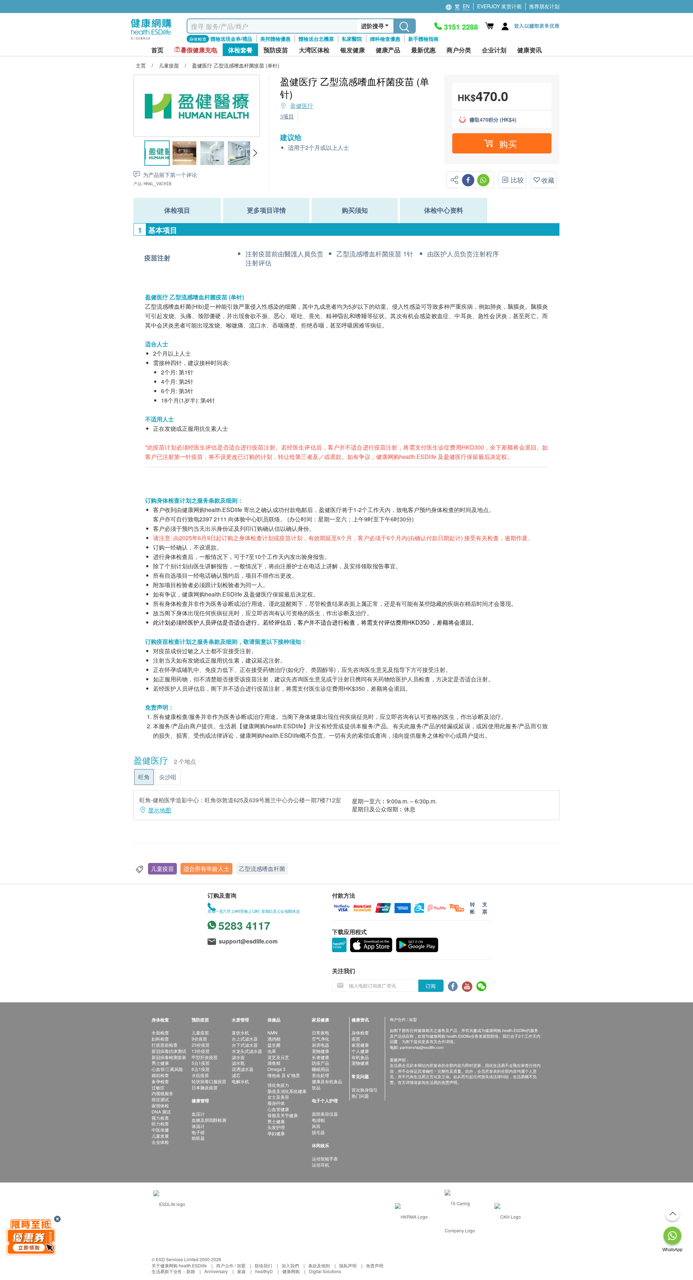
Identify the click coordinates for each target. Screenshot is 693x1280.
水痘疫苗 (200, 1075)
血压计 (198, 1114)
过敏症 (158, 1087)
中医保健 (160, 1130)
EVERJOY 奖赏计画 (499, 6)
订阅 (431, 985)
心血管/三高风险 (167, 1069)
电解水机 (240, 1081)
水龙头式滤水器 (247, 1051)
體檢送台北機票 (316, 38)
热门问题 (360, 1096)
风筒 (316, 1126)
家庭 (241, 1271)
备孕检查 (160, 1081)
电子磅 (198, 1132)
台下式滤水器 (245, 1045)
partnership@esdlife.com (422, 1047)
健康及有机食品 (327, 1081)
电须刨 (318, 1120)
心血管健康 (278, 1109)
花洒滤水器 (242, 1069)
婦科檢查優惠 (385, 38)
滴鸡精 (273, 1039)
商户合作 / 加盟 (230, 1265)
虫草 (271, 1051)
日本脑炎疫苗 (205, 1087)
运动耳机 (320, 1165)
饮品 (316, 1087)
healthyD (264, 1271)
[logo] (151, 39)
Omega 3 (276, 1069)
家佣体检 (160, 1105)
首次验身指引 (365, 1089)
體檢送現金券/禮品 (231, 38)
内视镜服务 (162, 1093)
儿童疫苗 (162, 868)
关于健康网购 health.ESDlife (179, 1265)
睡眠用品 (320, 1069)
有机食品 (360, 1057)
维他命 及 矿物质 (283, 1075)
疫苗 (356, 1039)
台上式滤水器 (245, 1039)
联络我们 (263, 1265)
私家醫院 (352, 38)
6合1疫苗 (201, 1069)
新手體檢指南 (423, 38)
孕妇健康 (276, 1133)
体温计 (198, 1126)
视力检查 (160, 1118)
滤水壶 (238, 1057)
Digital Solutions (325, 1271)
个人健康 (360, 1051)
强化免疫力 (278, 1085)
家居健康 (360, 1045)
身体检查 (360, 1032)
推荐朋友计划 (544, 6)
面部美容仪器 (325, 1114)
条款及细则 (319, 1265)
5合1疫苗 (201, 1063)
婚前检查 (160, 1075)
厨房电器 (320, 1045)
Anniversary (216, 1271)
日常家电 (320, 1032)
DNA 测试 (161, 1111)
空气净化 (320, 1039)
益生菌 (273, 1045)
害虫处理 (320, 1075)
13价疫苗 (201, 1051)
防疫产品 (320, 1063)
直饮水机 (240, 1032)
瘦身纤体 (276, 1103)
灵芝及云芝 (278, 1057)
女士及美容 (278, 1097)
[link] (169, 1203)
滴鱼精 (273, 1063)
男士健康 (160, 1063)
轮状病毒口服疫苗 (209, 1081)
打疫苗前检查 (165, 1045)
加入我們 (290, 1265)
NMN (272, 1032)
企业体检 (160, 1142)
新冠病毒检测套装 (169, 1057)
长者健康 (320, 1057)
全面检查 (160, 1032)
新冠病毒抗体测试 (169, 1051)
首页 (157, 50)
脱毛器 (318, 1132)
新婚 (190, 1271)
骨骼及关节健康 (282, 1115)
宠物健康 (320, 1051)
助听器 (198, 1138)
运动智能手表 (325, 1158)
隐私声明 (348, 1265)
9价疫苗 (199, 1039)
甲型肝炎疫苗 (205, 1057)
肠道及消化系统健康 (286, 1091)
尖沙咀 (167, 777)
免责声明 (374, 1265)
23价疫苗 (201, 1045)
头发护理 (276, 1127)
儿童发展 (160, 1136)
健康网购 (291, 1271)
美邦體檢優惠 (275, 38)
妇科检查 (160, 1039)
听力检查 (160, 1123)
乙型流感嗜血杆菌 (262, 868)
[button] (255, 153)
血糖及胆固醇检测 (209, 1120)
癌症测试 (160, 1099)
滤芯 (236, 1075)
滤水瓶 (238, 1063)
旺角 (144, 777)
